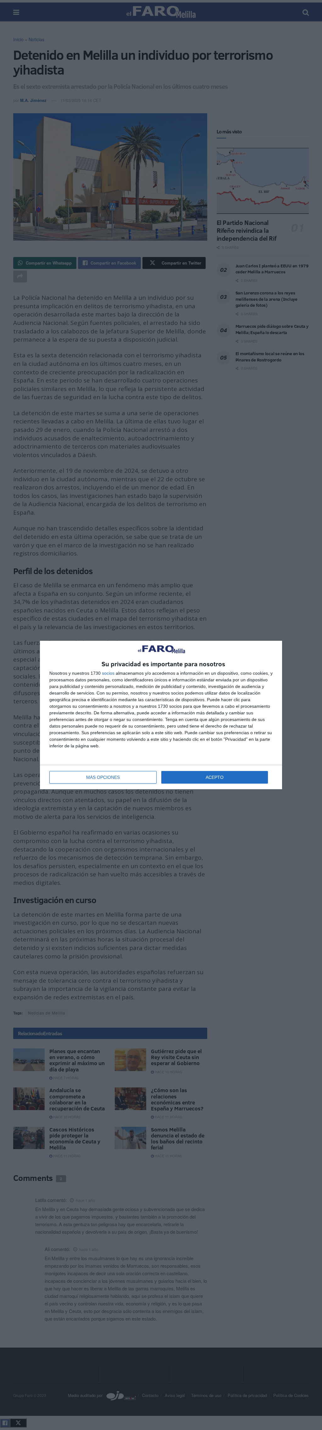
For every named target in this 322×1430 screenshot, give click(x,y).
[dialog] (161, 715)
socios (108, 673)
